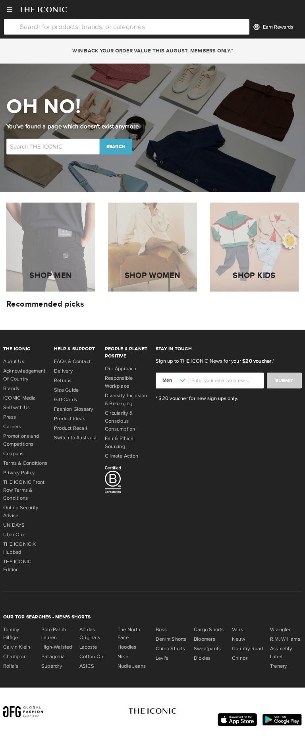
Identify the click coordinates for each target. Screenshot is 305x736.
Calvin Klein (17, 647)
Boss (161, 629)
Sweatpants (207, 648)
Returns (63, 380)
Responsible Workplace (119, 382)
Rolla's (11, 666)
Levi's (162, 658)
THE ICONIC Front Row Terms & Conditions (24, 490)
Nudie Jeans (132, 666)
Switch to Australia (75, 437)
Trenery (278, 666)
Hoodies (127, 647)
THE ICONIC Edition (17, 565)
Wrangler (280, 629)
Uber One (14, 534)
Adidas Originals (89, 633)
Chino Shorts (170, 648)
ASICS (86, 666)
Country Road (247, 648)
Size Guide (66, 390)
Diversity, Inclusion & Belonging (126, 399)
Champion (15, 656)
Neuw (238, 639)
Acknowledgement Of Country (24, 375)
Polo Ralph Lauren (53, 633)
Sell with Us (16, 407)
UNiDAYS (14, 525)
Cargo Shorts (209, 629)
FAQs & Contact (72, 361)
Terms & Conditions (25, 463)
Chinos (240, 658)
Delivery (63, 371)
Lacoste (88, 647)
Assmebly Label (281, 652)
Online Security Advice (20, 511)
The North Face (129, 633)
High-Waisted (56, 647)
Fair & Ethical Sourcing (120, 442)
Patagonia (53, 656)
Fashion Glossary (73, 409)
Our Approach (121, 368)
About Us (13, 361)
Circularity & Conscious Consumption (120, 421)
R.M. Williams (285, 639)
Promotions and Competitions (21, 440)
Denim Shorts (171, 639)
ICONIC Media (19, 398)
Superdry (51, 666)
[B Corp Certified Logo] (127, 481)
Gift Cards (65, 399)
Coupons (13, 453)
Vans (237, 629)
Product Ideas (69, 418)
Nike (123, 656)
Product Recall (70, 428)
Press (9, 417)
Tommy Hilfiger (11, 633)
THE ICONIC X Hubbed (19, 548)
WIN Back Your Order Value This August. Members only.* (152, 51)
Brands (11, 388)
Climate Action (121, 456)
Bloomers (204, 639)
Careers (12, 426)
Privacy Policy (19, 472)
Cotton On (91, 656)
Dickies (202, 658)
